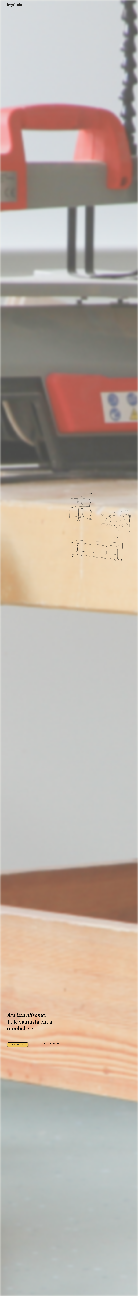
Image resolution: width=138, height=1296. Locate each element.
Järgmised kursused (122, 5)
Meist (109, 5)
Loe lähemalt (17, 1045)
